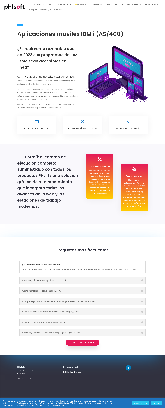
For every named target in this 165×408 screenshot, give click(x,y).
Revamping (32, 10)
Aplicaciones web (96, 5)
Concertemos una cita (81, 342)
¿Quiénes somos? (35, 5)
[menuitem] (80, 6)
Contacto (51, 5)
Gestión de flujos (134, 5)
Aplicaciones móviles (115, 5)
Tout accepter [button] (156, 403)
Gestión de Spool (151, 5)
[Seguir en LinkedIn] (128, 368)
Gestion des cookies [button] (141, 403)
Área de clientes (65, 5)
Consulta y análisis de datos (51, 10)
